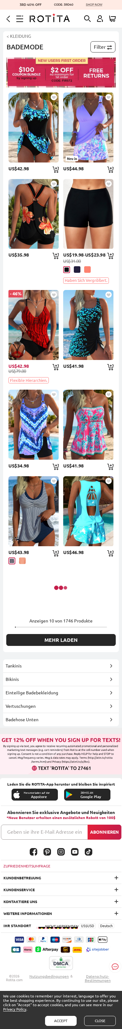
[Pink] (87, 269)
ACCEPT (61, 1021)
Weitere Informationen (27, 914)
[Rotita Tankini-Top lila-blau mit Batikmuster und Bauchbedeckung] (33, 425)
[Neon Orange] (22, 560)
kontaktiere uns (20, 902)
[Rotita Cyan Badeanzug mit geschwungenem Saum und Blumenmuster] (33, 127)
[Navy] (77, 269)
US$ (84, 926)
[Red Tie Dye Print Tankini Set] (33, 325)
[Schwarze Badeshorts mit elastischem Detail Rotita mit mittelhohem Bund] (88, 214)
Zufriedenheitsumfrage (26, 866)
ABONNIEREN (104, 832)
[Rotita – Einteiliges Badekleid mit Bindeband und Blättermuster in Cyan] (88, 325)
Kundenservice (19, 890)
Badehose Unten (22, 719)
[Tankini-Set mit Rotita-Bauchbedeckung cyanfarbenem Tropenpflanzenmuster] (88, 511)
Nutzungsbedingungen (49, 976)
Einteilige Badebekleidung (32, 692)
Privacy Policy (14, 1009)
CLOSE (100, 1021)
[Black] (66, 269)
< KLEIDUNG (19, 36)
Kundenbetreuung (22, 878)
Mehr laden (61, 640)
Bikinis (12, 679)
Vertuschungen (21, 706)
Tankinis (14, 665)
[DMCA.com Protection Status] (61, 963)
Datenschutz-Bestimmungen (98, 978)
